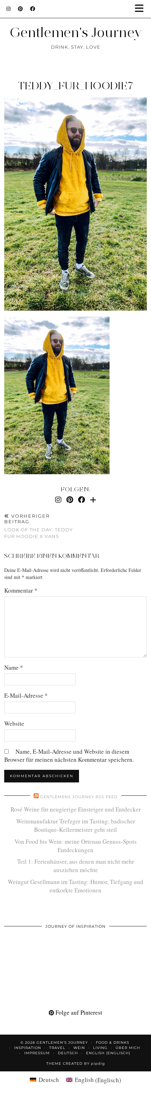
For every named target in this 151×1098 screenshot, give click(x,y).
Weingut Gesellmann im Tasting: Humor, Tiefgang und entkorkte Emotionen (75, 886)
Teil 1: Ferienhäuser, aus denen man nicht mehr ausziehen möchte (75, 865)
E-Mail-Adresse (26, 695)
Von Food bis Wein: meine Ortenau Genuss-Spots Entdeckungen (75, 845)
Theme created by (75, 1063)
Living (100, 1047)
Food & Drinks (112, 1042)
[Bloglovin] (93, 499)
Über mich (128, 1047)
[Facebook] (32, 9)
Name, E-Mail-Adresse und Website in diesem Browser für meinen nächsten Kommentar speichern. (69, 755)
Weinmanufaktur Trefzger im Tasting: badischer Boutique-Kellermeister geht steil (75, 825)
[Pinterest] (20, 9)
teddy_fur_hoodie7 (75, 85)
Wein (79, 1047)
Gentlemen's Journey (75, 32)
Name (13, 667)
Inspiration (27, 1047)
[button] (141, 9)
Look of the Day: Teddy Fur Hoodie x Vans (38, 526)
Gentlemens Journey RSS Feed (79, 796)
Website (14, 723)
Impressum (37, 1053)
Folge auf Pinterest (78, 1012)
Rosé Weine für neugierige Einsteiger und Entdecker (76, 809)
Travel (57, 1047)
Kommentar (21, 590)
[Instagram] (8, 9)
